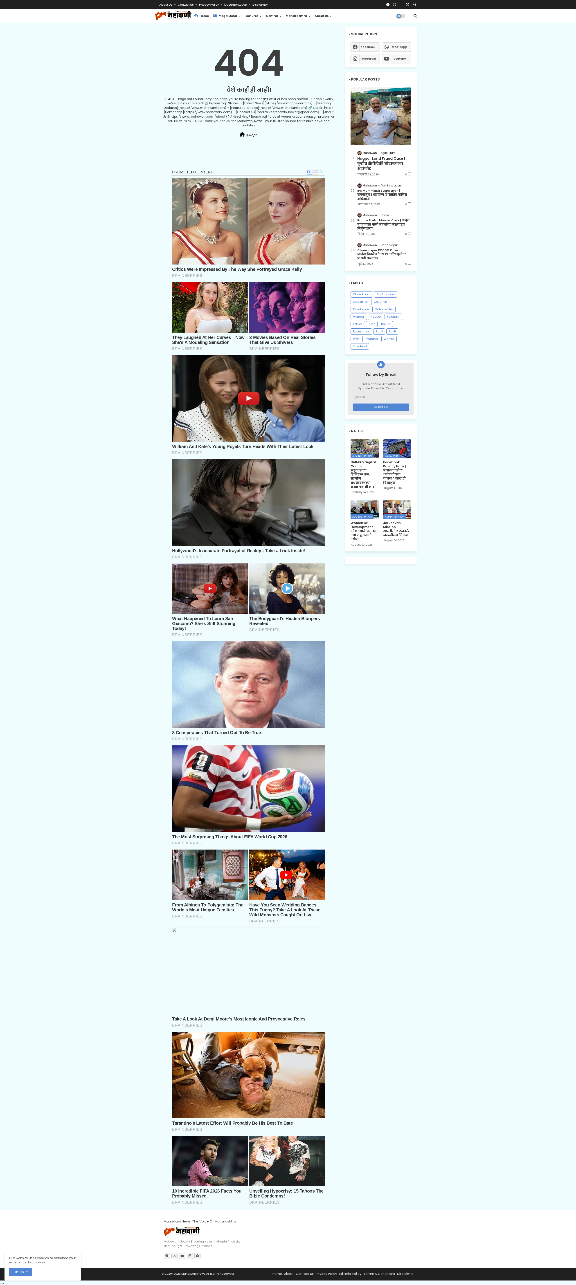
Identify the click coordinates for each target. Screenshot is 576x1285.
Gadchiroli (360, 302)
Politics (357, 324)
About (289, 1274)
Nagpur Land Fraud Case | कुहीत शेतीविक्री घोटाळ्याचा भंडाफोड (381, 163)
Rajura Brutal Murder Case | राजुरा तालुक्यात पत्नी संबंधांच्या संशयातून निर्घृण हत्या (383, 224)
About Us (166, 4)
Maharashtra (296, 16)
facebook (368, 47)
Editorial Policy (350, 1274)
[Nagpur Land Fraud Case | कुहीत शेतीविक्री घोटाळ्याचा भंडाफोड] (381, 116)
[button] (415, 15)
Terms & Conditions (379, 1274)
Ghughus (380, 302)
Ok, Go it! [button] (21, 1272)
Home (204, 16)
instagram (368, 59)
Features (251, 16)
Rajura (385, 324)
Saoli (379, 331)
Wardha (372, 339)
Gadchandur (385, 294)
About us (321, 16)
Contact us (186, 4)
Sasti (392, 331)
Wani (356, 339)
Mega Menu (227, 16)
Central (272, 16)
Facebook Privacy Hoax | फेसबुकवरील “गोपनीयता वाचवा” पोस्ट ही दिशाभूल (394, 472)
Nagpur (376, 316)
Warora (389, 339)
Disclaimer (260, 4)
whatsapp (399, 47)
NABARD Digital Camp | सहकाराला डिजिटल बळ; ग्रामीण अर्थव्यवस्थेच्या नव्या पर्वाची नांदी (363, 474)
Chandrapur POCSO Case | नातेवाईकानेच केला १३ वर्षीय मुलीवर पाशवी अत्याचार (381, 254)
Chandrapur (361, 294)
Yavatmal (360, 346)
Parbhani (393, 316)
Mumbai (358, 316)
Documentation (236, 4)
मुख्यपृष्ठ (251, 135)
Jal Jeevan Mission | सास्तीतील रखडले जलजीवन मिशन (396, 529)
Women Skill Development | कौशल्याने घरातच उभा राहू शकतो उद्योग (363, 531)
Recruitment (361, 331)
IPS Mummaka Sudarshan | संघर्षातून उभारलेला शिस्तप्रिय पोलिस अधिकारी (382, 195)
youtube (400, 59)
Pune (372, 324)
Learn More (36, 1262)
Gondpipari (361, 309)
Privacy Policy (209, 4)
